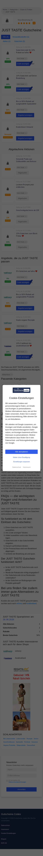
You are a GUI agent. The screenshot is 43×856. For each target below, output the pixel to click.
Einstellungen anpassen (21, 461)
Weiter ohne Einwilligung (21, 457)
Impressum (27, 467)
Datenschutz (16, 467)
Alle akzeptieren (21, 452)
